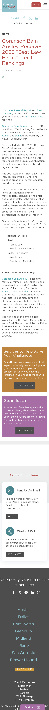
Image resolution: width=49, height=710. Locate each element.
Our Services (25, 385)
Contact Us (25, 431)
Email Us (12, 517)
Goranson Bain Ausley (14, 126)
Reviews (24, 689)
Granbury (23, 631)
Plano (27, 292)
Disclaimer (24, 686)
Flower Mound (23, 660)
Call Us (36, 5)
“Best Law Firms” (34, 117)
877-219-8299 (14, 554)
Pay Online (24, 669)
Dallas (18, 136)
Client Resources (24, 682)
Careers (24, 693)
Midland (23, 638)
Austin (5, 136)
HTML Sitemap (24, 700)
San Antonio (23, 653)
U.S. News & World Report (16, 110)
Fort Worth (23, 624)
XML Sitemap (24, 696)
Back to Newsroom (25, 23)
